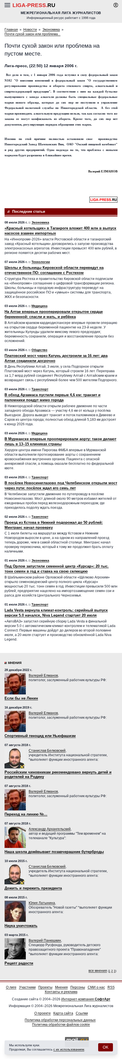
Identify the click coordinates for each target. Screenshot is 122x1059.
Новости (30, 30)
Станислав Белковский (47, 751)
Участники (27, 987)
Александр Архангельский (50, 829)
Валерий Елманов (43, 676)
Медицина (39, 306)
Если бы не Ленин (21, 698)
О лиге (11, 987)
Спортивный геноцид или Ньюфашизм (40, 736)
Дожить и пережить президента (33, 888)
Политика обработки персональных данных (60, 1020)
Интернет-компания (85, 999)
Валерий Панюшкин (45, 940)
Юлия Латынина (42, 903)
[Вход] (116, 5)
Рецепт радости (19, 963)
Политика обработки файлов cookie (61, 1025)
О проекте (42, 1013)
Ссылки (82, 1013)
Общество (39, 350)
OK (105, 1047)
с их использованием (68, 1049)
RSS (111, 987)
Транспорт (39, 389)
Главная (11, 30)
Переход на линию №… (26, 814)
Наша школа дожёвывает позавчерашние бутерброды (54, 852)
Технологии (40, 262)
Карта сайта (63, 1013)
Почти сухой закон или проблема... (32, 34)
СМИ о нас (96, 987)
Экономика (51, 30)
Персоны (77, 987)
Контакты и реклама (61, 992)
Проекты (45, 987)
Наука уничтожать (21, 926)
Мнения (15, 663)
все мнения (98, 971)
